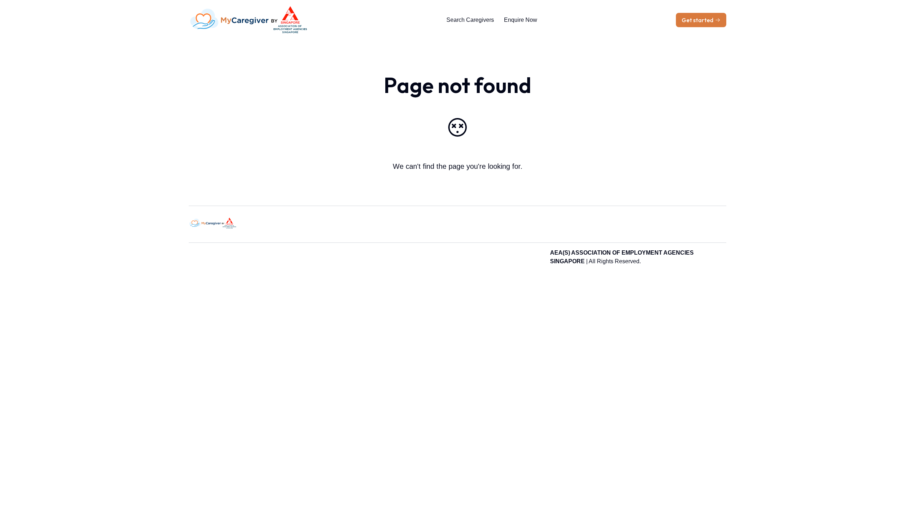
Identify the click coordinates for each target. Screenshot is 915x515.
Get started (697, 20)
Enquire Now (520, 20)
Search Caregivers (470, 20)
